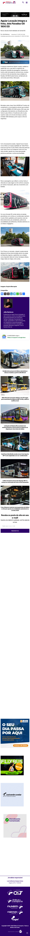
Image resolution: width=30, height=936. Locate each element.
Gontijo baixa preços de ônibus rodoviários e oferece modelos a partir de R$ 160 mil (15, 371)
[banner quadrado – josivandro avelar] (12, 794)
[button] (23, 2)
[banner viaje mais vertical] (15, 825)
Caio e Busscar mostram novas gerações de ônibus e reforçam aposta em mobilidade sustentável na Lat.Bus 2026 (15, 508)
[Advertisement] (15, 550)
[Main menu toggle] (26, 2)
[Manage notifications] (27, 933)
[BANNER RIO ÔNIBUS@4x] (15, 733)
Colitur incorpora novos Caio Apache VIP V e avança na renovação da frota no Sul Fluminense (15, 481)
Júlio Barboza (6, 34)
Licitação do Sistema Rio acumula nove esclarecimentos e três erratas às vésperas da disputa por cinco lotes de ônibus (15, 427)
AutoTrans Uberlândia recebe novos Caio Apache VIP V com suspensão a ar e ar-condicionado (15, 454)
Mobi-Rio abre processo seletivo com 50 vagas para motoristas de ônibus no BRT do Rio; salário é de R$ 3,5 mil (15, 399)
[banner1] (15, 62)
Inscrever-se (15, 531)
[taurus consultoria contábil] (15, 14)
